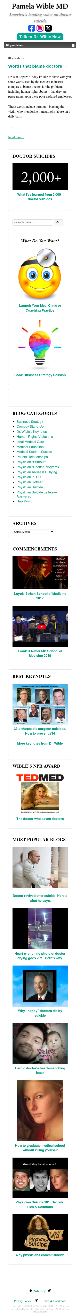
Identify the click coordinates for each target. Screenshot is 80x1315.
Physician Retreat (29, 482)
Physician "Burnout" (31, 461)
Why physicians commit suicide (40, 1254)
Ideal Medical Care (30, 441)
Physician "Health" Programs (38, 467)
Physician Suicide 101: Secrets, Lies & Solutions (40, 1204)
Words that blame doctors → (38, 66)
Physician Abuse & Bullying (37, 472)
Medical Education (30, 446)
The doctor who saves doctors (40, 818)
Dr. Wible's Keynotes (32, 431)
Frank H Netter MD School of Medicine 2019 (40, 653)
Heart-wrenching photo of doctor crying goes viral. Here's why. (40, 955)
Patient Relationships (32, 456)
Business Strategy (30, 421)
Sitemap (40, 1290)
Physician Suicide (30, 487)
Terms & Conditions (54, 1301)
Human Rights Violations (35, 436)
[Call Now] (40, 37)
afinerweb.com (40, 1311)
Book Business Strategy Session (40, 374)
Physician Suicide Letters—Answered (37, 494)
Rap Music (24, 501)
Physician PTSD (29, 477)
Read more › (16, 137)
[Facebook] (32, 27)
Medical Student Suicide (34, 451)
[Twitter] (48, 27)
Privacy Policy (22, 1301)
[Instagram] (40, 27)
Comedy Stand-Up (30, 426)
